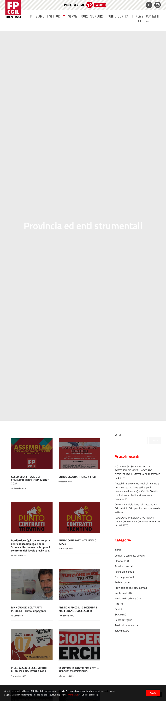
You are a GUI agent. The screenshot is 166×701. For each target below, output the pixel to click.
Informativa (72, 694)
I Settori (54, 16)
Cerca (118, 435)
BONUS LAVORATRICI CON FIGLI (77, 477)
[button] (148, 21)
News (139, 16)
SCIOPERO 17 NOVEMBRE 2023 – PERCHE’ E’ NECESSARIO (79, 669)
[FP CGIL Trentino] (13, 9)
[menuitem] (84, 5)
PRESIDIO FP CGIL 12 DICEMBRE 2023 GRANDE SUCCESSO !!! (78, 609)
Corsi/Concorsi (93, 16)
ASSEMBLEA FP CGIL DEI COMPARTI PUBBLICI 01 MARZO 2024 (30, 480)
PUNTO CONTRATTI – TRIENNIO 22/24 (77, 542)
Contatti (152, 16)
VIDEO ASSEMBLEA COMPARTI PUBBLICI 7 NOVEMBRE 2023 (29, 669)
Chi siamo (37, 16)
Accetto (153, 692)
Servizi (73, 16)
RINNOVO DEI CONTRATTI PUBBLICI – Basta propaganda (29, 609)
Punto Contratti (120, 16)
